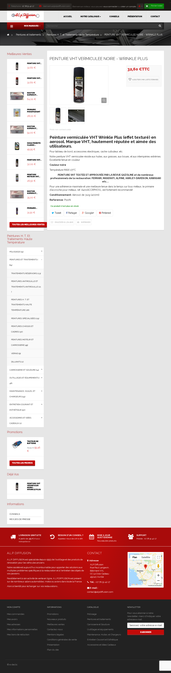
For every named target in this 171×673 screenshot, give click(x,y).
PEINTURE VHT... (34, 64)
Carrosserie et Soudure (98, 624)
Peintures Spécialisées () (25, 318)
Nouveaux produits (56, 619)
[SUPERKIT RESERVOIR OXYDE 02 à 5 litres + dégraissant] (17, 194)
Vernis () (16, 353)
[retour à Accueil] (8, 34)
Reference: (57, 200)
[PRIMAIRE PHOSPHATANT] (17, 113)
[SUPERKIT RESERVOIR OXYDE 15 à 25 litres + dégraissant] (17, 96)
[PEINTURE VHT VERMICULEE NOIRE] (17, 66)
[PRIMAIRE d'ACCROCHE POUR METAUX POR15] (17, 211)
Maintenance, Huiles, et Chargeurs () (22, 394)
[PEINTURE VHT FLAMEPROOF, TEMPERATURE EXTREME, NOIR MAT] (17, 163)
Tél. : (92, 582)
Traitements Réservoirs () (26, 273)
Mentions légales (55, 634)
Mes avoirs (12, 619)
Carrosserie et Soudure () (24, 370)
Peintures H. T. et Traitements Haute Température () (21, 304)
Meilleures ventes (19, 54)
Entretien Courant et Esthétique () (21, 407)
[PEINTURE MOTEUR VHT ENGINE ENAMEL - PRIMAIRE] (17, 178)
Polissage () (16, 252)
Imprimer (85, 222)
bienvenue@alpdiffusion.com (56, 6)
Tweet (57, 213)
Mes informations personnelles (22, 629)
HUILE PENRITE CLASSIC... (34, 144)
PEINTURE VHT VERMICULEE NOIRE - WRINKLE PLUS (34, 487)
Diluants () (17, 362)
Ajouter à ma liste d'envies (145, 80)
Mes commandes (15, 614)
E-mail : (94, 588)
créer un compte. (128, 6)
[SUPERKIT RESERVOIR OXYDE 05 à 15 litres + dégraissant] (17, 130)
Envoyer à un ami (64, 222)
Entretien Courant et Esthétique (102, 639)
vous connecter (110, 6)
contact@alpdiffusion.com (100, 592)
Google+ (89, 213)
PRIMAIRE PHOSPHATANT (33, 111)
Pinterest (106, 213)
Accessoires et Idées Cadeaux (101, 644)
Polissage (92, 614)
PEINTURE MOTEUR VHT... (33, 176)
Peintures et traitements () (24, 262)
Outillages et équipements (100, 629)
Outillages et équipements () (25, 380)
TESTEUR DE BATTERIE (32, 442)
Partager (72, 213)
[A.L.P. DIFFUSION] (25, 15)
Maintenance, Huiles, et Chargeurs (104, 634)
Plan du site (53, 649)
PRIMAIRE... (32, 208)
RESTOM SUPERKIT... (32, 94)
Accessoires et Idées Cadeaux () (20, 420)
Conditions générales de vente (62, 639)
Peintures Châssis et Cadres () (22, 329)
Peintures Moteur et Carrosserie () (22, 342)
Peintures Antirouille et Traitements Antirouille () (26, 286)
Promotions (15, 432)
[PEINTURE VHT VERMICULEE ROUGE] (17, 81)
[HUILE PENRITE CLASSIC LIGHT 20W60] (17, 146)
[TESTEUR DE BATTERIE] (17, 444)
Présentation (53, 644)
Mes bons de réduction (18, 634)
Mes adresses (13, 624)
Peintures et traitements (99, 619)
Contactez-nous (55, 629)
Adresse (94, 560)
